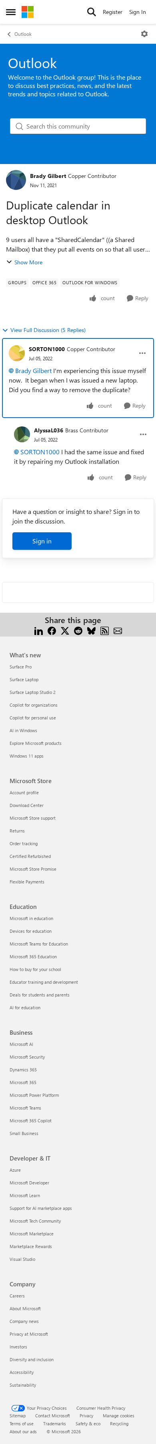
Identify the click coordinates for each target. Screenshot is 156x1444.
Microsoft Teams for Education (39, 944)
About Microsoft (25, 1308)
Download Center (27, 805)
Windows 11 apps (27, 756)
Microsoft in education (31, 918)
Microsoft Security (27, 1057)
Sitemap (18, 1416)
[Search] (91, 12)
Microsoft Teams (25, 1108)
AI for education (25, 1007)
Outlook (23, 34)
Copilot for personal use (33, 718)
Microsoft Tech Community (35, 1221)
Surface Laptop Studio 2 (33, 692)
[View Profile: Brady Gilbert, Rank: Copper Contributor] (16, 180)
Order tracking (24, 843)
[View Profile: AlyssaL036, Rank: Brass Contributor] (22, 434)
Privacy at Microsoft (29, 1334)
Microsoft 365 (23, 1082)
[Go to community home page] (28, 12)
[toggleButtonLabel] (144, 33)
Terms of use (22, 1423)
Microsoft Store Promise (33, 869)
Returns (17, 831)
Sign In (137, 12)
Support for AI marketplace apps (41, 1208)
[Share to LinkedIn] (38, 629)
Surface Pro (21, 667)
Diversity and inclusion (32, 1359)
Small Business (24, 1133)
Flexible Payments (27, 882)
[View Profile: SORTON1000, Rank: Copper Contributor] (17, 353)
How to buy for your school (35, 969)
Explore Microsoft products (36, 743)
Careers (17, 1296)
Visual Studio (22, 1259)
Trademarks (54, 1423)
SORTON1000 (47, 349)
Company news (24, 1321)
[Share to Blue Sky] (91, 629)
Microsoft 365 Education (33, 956)
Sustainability (23, 1385)
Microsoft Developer (29, 1183)
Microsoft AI (21, 1044)
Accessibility (22, 1372)
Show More (28, 262)
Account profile (24, 792)
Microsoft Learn (25, 1195)
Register (112, 12)
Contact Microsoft (52, 1416)
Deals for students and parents (40, 995)
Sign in (42, 541)
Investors (18, 1347)
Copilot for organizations (34, 705)
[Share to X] (65, 629)
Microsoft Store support (33, 818)
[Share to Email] (118, 629)
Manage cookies (118, 1416)
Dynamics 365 (23, 1070)
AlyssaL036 (48, 430)
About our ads (23, 1431)
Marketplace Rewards (31, 1246)
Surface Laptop (24, 679)
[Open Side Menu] (11, 12)
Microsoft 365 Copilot (31, 1121)
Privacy (86, 1416)
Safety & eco (88, 1423)
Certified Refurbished (30, 856)
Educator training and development (44, 982)
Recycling (119, 1423)
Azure (15, 1170)
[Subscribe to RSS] (104, 629)
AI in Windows (23, 730)
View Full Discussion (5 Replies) (48, 330)
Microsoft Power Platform (34, 1095)
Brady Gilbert (48, 176)
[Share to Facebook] (52, 629)
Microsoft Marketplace (32, 1234)
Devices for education (31, 931)
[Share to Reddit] (78, 629)
